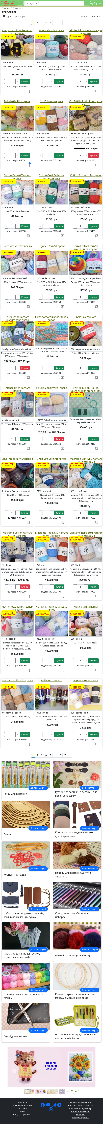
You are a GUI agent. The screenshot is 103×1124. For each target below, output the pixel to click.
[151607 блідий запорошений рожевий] (51, 404)
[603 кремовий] (51, 118)
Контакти (22, 1102)
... (55, 22)
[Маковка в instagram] (54, 1105)
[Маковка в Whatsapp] (51, 1110)
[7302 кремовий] (51, 475)
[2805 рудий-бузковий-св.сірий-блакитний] (17, 333)
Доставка (22, 1108)
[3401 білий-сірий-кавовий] (17, 262)
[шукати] (86, 3)
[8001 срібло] (51, 697)
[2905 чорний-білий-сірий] (17, 118)
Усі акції (75, 1091)
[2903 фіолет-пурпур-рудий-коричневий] (85, 262)
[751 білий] (17, 549)
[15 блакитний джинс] (85, 192)
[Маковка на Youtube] (48, 1105)
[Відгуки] (28, 91)
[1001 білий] (17, 47)
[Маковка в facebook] (43, 1105)
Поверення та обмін (22, 1105)
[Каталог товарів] (20, 3)
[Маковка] (8, 3)
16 (60, 22)
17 (65, 22)
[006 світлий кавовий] (17, 697)
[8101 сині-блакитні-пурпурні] (17, 475)
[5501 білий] (17, 192)
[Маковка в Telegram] (59, 1105)
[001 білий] (51, 47)
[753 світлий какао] (85, 475)
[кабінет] (100, 3)
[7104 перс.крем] (51, 192)
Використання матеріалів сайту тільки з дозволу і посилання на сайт (80, 1108)
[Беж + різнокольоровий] (85, 118)
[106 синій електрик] (51, 262)
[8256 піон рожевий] (51, 623)
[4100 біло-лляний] (17, 404)
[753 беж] (51, 549)
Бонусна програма (22, 1114)
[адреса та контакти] (91, 3)
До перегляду (37, 787)
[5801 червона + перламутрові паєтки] (85, 333)
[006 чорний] (85, 623)
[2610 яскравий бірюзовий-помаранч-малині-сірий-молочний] (51, 333)
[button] (95, 3)
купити (24, 81)
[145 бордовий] (17, 623)
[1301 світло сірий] (85, 697)
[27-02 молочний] (85, 47)
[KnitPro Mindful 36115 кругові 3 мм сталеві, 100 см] (85, 404)
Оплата (22, 1111)
